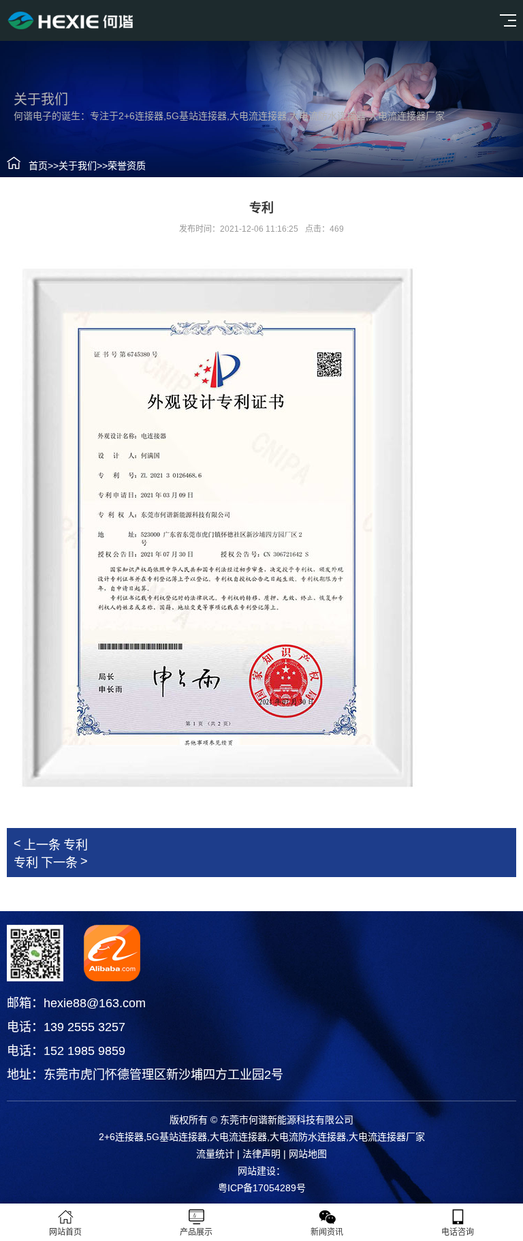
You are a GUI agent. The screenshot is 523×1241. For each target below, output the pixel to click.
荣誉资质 (127, 165)
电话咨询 (457, 1232)
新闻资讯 (327, 1232)
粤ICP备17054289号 (262, 1187)
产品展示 (196, 1232)
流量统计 (215, 1153)
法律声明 (261, 1153)
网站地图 (308, 1153)
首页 (38, 165)
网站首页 (65, 1232)
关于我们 (78, 165)
